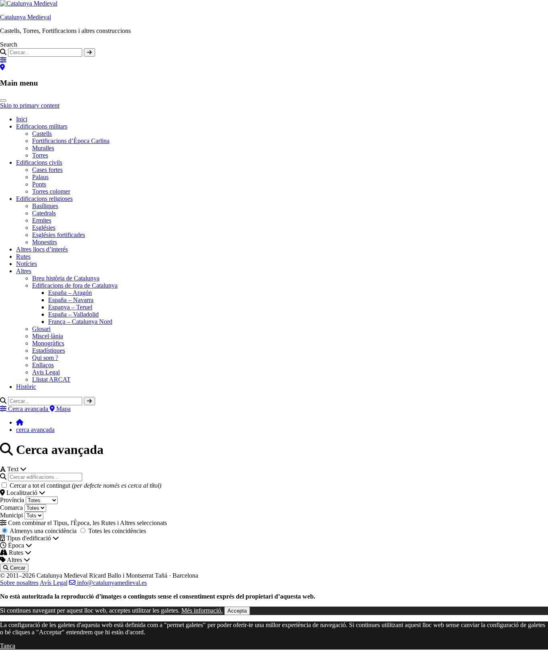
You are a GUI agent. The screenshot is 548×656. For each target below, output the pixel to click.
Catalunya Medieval (25, 17)
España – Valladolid (73, 314)
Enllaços (43, 365)
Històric (26, 386)
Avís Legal (53, 582)
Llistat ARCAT (51, 379)
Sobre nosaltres (19, 582)
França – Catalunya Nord (80, 321)
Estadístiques (48, 350)
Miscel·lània (47, 336)
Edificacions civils (39, 162)
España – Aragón (70, 292)
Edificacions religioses (44, 198)
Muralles (43, 148)
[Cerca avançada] (3, 60)
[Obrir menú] (3, 100)
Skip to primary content (29, 105)
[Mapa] (2, 67)
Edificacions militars (41, 126)
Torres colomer (51, 191)
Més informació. (202, 610)
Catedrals (44, 213)
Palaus (40, 177)
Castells (42, 133)
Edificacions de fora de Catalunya (75, 285)
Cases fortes (47, 169)
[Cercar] (89, 52)
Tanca (7, 645)
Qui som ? (45, 357)
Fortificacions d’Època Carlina (71, 140)
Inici (21, 119)
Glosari (41, 328)
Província (12, 500)
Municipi (11, 515)
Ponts (39, 184)
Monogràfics (48, 343)
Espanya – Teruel (70, 307)
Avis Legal (46, 372)
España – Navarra (70, 299)
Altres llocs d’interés (42, 249)
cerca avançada (35, 429)
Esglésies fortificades (58, 234)
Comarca (11, 507)
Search (8, 44)
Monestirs (44, 242)
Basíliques (45, 205)
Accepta (237, 611)
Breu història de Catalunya (65, 278)
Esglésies (43, 227)
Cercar (16, 568)
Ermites (41, 220)
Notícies (26, 263)
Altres (23, 271)
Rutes (23, 256)
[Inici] (19, 422)
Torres (40, 155)
